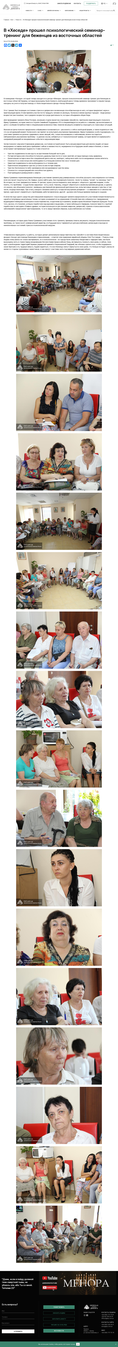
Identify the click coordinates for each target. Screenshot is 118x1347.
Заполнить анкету (59, 1319)
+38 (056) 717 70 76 (107, 1332)
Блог (12, 19)
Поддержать (91, 3)
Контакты (77, 3)
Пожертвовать (59, 1307)
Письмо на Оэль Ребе (59, 1325)
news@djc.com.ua (106, 1326)
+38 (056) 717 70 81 (107, 1314)
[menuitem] (104, 3)
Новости (18, 19)
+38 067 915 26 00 (107, 1316)
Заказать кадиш (59, 1313)
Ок (78, 1344)
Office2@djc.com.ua (107, 1318)
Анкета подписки (64, 3)
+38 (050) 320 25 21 (107, 1324)
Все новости (59, 1331)
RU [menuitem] (104, 3)
